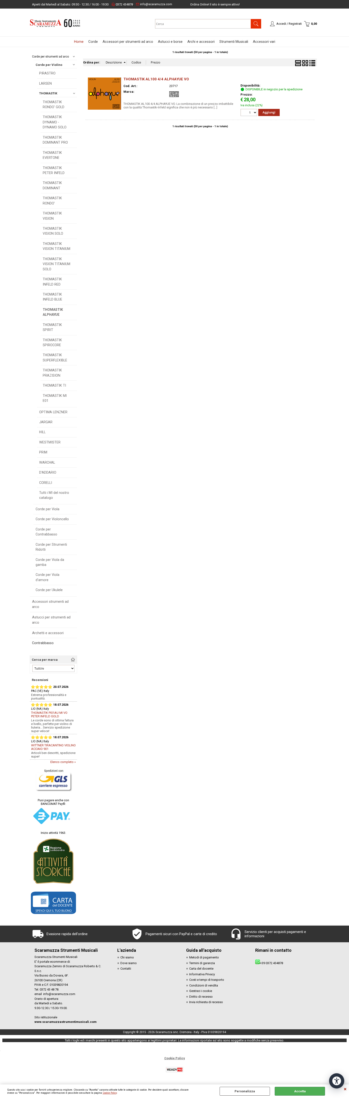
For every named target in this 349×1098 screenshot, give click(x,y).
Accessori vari (264, 41)
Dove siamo (128, 963)
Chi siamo (127, 957)
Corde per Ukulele (49, 590)
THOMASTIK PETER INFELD (54, 170)
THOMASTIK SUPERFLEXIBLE (55, 357)
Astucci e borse (170, 41)
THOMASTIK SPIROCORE (52, 342)
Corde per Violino (49, 65)
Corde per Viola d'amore (47, 577)
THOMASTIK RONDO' (52, 200)
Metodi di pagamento (204, 957)
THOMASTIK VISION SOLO (53, 231)
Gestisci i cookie (200, 991)
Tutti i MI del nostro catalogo (54, 495)
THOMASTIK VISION (52, 215)
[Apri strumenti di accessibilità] (336, 1080)
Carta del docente (201, 968)
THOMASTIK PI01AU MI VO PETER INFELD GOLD (49, 714)
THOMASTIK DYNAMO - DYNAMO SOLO (54, 122)
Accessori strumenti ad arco (50, 604)
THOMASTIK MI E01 (55, 398)
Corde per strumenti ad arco (50, 56)
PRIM (43, 452)
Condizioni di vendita (203, 985)
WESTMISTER (50, 442)
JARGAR (45, 422)
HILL (42, 432)
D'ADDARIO (47, 472)
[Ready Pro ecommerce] (174, 1069)
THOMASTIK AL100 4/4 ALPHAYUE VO (156, 79)
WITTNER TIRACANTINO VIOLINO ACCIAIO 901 (53, 747)
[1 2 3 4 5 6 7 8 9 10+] (249, 113)
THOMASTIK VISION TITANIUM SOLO (56, 264)
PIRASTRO (47, 73)
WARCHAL (47, 462)
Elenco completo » (63, 762)
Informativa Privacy (202, 974)
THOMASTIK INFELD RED (52, 281)
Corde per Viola (47, 509)
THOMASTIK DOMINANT (52, 185)
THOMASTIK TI (54, 385)
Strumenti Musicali (233, 41)
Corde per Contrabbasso (46, 531)
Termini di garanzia (202, 963)
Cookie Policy (110, 1092)
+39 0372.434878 (271, 963)
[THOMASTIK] (174, 98)
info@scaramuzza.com (154, 4)
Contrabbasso (43, 643)
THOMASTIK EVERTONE (52, 155)
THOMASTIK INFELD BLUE (52, 296)
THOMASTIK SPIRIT (52, 327)
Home (79, 41)
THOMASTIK (48, 93)
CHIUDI (345, 1089)
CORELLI (45, 483)
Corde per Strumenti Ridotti (51, 547)
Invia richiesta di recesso (206, 1002)
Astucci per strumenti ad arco (51, 620)
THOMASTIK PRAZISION (52, 372)
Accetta (300, 1091)
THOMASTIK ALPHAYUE (53, 312)
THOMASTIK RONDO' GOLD (53, 104)
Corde (93, 41)
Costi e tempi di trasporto (206, 979)
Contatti (125, 968)
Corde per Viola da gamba (50, 562)
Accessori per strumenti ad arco (128, 41)
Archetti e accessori (48, 633)
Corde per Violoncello (52, 519)
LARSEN (45, 83)
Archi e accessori (201, 41)
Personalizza (245, 1091)
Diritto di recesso (201, 996)
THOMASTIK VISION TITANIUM (56, 246)
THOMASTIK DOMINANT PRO (55, 140)
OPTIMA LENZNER (53, 412)
